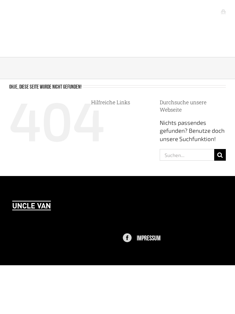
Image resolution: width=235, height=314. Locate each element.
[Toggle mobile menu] (223, 11)
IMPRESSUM (149, 237)
